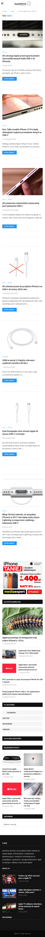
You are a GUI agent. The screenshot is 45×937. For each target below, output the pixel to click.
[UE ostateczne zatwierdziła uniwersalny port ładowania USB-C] (22, 181)
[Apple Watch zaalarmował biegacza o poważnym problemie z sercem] (33, 759)
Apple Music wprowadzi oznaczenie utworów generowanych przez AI (27, 667)
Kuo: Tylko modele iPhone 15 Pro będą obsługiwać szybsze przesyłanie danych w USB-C (21, 132)
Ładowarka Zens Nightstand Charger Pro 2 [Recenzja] (29, 652)
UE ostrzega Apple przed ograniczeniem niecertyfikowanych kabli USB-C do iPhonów (21, 59)
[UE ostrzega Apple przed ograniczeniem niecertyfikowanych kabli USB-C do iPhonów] (22, 34)
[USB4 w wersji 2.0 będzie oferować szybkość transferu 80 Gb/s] (22, 338)
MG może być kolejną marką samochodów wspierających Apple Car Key (32, 802)
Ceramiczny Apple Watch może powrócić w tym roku (11, 771)
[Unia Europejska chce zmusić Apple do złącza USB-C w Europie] (22, 409)
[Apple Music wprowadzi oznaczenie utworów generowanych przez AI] (9, 668)
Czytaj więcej (9, 79)
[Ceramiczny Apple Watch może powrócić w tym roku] (11, 759)
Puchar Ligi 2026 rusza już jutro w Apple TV (29, 877)
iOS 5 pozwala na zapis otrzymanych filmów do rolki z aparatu (22, 680)
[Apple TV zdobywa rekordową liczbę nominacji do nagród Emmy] (9, 907)
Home (4, 11)
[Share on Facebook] (21, 84)
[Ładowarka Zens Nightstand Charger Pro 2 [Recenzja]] (9, 654)
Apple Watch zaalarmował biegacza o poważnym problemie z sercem (33, 772)
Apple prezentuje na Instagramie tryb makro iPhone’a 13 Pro (19, 639)
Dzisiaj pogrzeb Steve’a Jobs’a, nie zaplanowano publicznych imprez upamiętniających (21, 693)
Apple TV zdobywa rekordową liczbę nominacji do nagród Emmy (29, 906)
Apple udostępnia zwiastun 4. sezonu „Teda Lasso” (29, 891)
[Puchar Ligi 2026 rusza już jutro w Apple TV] (9, 879)
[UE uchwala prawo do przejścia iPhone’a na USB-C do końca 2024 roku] (22, 264)
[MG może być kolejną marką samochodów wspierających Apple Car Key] (33, 789)
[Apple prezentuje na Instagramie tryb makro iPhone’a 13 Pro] (22, 621)
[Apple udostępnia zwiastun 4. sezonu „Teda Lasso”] (9, 893)
